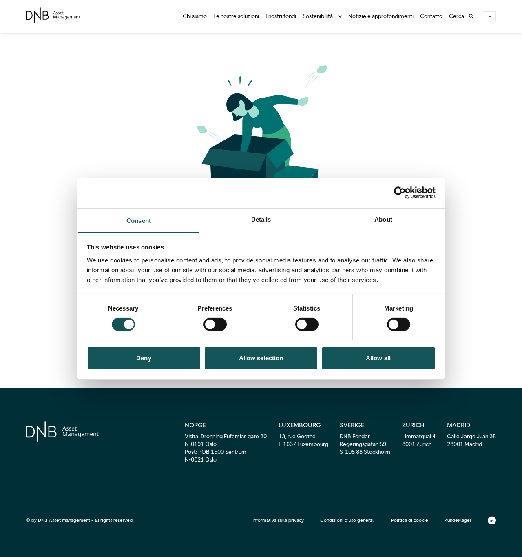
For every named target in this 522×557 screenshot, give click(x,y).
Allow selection (261, 358)
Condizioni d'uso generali (347, 520)
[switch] (215, 324)
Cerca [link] (456, 16)
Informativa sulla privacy (278, 520)
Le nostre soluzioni (236, 16)
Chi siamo (195, 16)
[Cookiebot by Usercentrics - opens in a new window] (400, 192)
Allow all (378, 358)
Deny (143, 358)
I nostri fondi (280, 16)
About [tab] (383, 218)
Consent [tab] (138, 220)
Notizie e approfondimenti (381, 16)
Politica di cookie (409, 520)
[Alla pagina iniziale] (53, 15)
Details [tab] (261, 218)
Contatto (431, 16)
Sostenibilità (318, 16)
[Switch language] (489, 16)
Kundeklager (458, 520)
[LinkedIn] (492, 520)
